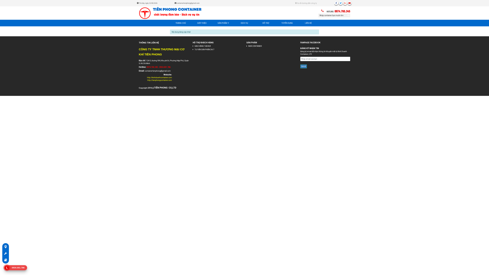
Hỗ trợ (265, 23)
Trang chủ (180, 23)
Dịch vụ (244, 23)
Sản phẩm (222, 23)
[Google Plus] (345, 3)
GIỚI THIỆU (202, 23)
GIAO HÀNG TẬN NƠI (203, 46)
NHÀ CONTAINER (255, 46)
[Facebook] (336, 3)
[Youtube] (349, 3)
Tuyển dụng (287, 23)
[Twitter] (341, 3)
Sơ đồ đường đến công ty (307, 3)
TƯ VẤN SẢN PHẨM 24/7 (204, 50)
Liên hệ (308, 23)
